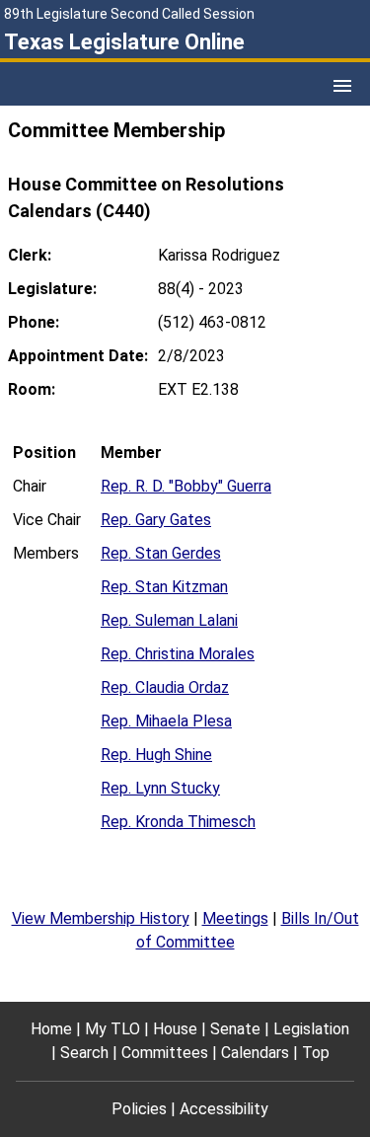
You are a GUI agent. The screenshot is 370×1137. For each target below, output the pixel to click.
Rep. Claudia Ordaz (165, 687)
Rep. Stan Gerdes (161, 553)
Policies (139, 1108)
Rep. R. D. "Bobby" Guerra (186, 486)
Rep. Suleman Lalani (169, 620)
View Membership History (100, 918)
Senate (235, 1029)
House (175, 1029)
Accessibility (224, 1108)
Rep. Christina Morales (178, 653)
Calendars (255, 1052)
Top (316, 1052)
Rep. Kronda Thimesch (178, 821)
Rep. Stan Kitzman (164, 586)
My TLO (112, 1029)
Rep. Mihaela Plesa (166, 721)
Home (51, 1029)
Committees (164, 1052)
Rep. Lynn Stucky (160, 788)
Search (84, 1052)
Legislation (311, 1029)
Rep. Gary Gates (156, 519)
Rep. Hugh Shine (156, 754)
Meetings (235, 918)
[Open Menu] (342, 86)
